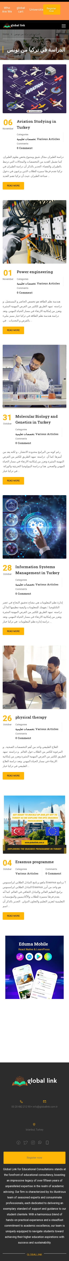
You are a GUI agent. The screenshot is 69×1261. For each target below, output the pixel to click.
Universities (37, 9)
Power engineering (35, 271)
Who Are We (7, 9)
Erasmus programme (34, 861)
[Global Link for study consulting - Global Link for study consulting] (14, 26)
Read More (13, 185)
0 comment (25, 148)
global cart (21, 9)
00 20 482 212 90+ (22, 1106)
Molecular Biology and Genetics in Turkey (36, 419)
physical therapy (31, 717)
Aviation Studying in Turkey (36, 124)
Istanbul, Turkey (34, 1129)
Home (6, 34)
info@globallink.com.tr (45, 1106)
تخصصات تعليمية (26, 139)
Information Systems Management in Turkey (37, 569)
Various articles (48, 139)
